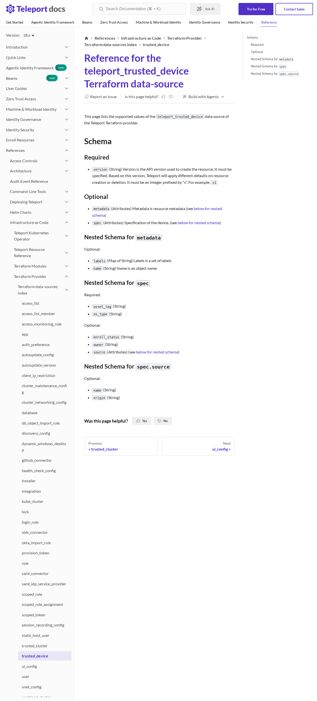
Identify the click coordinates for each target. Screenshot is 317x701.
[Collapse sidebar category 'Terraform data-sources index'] (67, 289)
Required (257, 45)
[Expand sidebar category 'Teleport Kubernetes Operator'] (67, 236)
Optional (257, 52)
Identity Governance (204, 22)
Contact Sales (294, 9)
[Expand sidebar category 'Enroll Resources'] (67, 140)
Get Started (14, 22)
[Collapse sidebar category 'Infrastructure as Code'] (67, 222)
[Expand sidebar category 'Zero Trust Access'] (67, 99)
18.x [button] (26, 35)
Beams (87, 22)
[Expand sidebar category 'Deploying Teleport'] (67, 202)
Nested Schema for (272, 59)
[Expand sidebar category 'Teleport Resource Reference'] (67, 252)
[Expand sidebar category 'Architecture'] (67, 171)
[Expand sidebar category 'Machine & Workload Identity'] (67, 109)
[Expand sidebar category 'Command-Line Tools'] (67, 191)
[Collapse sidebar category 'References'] (67, 150)
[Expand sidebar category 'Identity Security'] (67, 130)
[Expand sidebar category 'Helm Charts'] (67, 212)
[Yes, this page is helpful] (163, 96)
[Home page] (86, 38)
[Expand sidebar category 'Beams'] (67, 78)
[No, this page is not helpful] (171, 96)
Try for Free (256, 9)
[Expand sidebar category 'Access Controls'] (67, 160)
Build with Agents (203, 96)
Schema (252, 37)
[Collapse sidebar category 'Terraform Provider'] (67, 276)
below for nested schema (199, 222)
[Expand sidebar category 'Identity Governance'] (67, 119)
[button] (37, 57)
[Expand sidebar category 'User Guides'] (67, 88)
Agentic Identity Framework (52, 22)
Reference (269, 22)
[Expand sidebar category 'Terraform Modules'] (67, 266)
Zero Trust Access (114, 22)
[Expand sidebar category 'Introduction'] (67, 47)
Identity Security (240, 22)
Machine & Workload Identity (158, 22)
